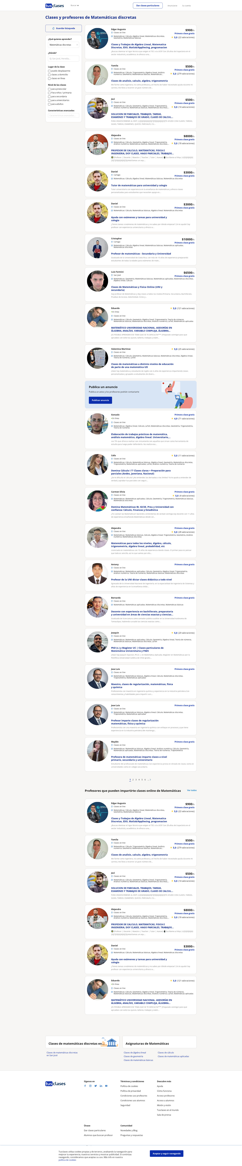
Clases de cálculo (166, 1052)
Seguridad (125, 1105)
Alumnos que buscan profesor (98, 1135)
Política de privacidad (130, 1091)
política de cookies (67, 1160)
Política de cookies (129, 1086)
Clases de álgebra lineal (135, 1052)
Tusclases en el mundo (168, 1110)
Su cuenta (186, 5)
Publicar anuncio (100, 400)
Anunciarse (172, 5)
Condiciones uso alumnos (132, 1100)
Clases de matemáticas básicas (138, 1060)
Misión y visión (164, 1105)
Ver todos (192, 790)
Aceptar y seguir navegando (167, 1153)
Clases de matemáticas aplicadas (173, 1056)
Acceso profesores (166, 1095)
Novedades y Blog (128, 1130)
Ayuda (160, 1086)
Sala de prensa (164, 1114)
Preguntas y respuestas (131, 1135)
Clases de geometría (133, 1056)
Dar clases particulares (147, 5)
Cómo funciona (164, 1091)
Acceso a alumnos (165, 1100)
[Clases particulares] (54, 9)
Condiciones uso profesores (133, 1095)
